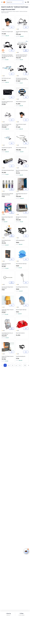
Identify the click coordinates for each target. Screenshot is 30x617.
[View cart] (28, 2)
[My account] (25, 2)
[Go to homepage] (4, 2)
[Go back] (2, 2)
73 (25, 365)
